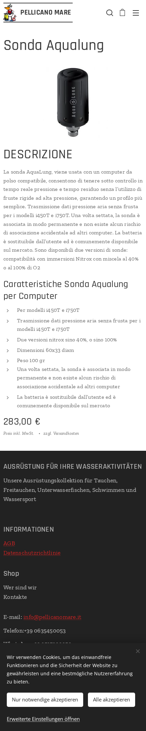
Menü (136, 12)
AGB (9, 543)
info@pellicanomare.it (52, 616)
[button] (109, 12)
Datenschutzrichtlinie (31, 552)
